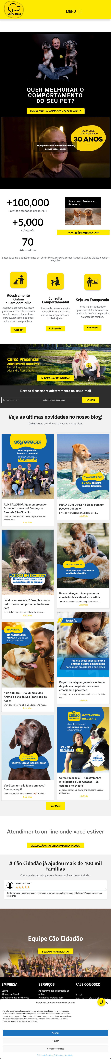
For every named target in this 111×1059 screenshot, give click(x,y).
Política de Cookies (44, 1055)
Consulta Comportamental (55, 300)
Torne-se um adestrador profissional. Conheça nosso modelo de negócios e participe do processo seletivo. (92, 312)
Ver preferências (55, 1048)
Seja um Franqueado (92, 299)
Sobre (4, 990)
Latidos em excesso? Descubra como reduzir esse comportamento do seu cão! (27, 604)
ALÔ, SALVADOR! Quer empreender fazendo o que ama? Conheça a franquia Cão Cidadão (25, 508)
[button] (106, 1002)
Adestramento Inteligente (15, 997)
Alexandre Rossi (10, 994)
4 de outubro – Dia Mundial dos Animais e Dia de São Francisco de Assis (25, 696)
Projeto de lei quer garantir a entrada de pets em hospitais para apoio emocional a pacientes (82, 686)
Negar (55, 1041)
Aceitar (55, 1033)
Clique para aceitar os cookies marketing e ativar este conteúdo (55, 147)
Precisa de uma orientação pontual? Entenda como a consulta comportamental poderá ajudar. (55, 313)
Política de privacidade (63, 1055)
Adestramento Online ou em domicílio (18, 299)
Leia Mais (27, 522)
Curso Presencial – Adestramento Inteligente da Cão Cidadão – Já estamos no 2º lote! (80, 781)
